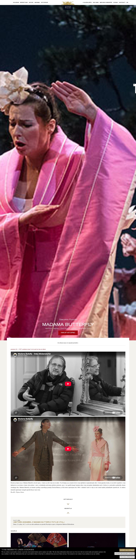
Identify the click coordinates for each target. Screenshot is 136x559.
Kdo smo (96, 2)
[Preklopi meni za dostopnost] (134, 85)
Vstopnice (44, 2)
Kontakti (122, 2)
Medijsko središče (106, 2)
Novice (31, 2)
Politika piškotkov (127, 557)
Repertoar (24, 2)
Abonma (37, 2)
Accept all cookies (127, 550)
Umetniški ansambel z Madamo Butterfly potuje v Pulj (38, 522)
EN (127, 2)
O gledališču (87, 2)
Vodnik (115, 2)
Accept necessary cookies (124, 553)
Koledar (16, 2)
